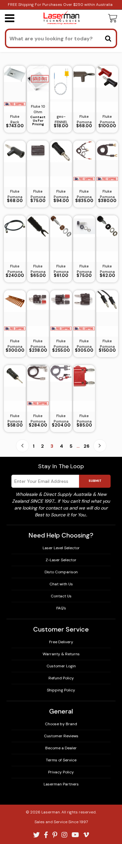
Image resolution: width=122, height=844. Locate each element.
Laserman (50, 812)
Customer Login (61, 666)
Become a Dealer (61, 748)
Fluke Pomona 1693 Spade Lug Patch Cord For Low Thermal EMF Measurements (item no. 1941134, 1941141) (107, 194)
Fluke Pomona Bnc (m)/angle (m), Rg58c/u (38, 419)
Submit (95, 481)
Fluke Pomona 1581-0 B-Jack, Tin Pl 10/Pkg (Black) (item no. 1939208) (107, 269)
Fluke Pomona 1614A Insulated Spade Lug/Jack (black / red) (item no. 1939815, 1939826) (38, 269)
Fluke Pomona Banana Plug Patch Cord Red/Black (107, 344)
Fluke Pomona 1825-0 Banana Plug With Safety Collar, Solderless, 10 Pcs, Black (15, 194)
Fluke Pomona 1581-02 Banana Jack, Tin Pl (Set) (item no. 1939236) (84, 269)
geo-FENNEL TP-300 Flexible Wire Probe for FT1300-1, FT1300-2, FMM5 (61, 119)
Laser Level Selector (61, 548)
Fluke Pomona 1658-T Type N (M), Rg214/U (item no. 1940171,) (15, 269)
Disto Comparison (61, 572)
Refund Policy (61, 678)
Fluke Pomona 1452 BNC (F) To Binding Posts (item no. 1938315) (61, 344)
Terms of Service (61, 760)
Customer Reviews (61, 736)
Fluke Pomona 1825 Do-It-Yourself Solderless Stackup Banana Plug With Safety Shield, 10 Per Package (84, 119)
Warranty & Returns (61, 654)
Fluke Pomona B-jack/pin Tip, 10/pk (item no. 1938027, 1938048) (15, 419)
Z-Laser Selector (61, 560)
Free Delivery (61, 642)
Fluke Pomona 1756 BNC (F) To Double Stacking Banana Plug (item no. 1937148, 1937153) (84, 194)
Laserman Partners (61, 784)
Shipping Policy (61, 690)
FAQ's (61, 608)
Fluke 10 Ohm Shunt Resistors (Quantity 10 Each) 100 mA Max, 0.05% (38, 109)
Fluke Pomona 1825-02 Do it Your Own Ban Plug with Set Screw (107, 119)
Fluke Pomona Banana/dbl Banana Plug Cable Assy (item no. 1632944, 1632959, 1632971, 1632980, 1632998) (61, 419)
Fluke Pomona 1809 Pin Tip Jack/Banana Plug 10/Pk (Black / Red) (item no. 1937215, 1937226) (61, 194)
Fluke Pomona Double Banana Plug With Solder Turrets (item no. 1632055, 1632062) (84, 419)
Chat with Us (61, 584)
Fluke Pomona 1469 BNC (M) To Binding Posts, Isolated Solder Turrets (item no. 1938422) (38, 344)
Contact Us (61, 596)
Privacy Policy (61, 772)
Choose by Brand (61, 724)
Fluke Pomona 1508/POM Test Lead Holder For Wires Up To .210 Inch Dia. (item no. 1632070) (15, 344)
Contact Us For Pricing (38, 120)
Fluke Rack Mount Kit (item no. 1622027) (15, 119)
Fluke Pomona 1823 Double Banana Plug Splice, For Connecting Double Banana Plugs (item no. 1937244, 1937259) (38, 194)
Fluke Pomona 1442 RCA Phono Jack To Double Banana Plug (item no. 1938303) (84, 344)
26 (86, 446)
